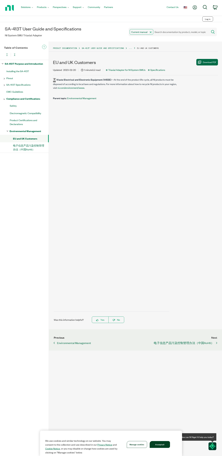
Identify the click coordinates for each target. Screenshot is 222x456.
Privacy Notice (104, 444)
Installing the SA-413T (18, 71)
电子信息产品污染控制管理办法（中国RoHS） (28, 147)
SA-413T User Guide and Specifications (103, 48)
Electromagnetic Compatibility (25, 113)
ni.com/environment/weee (71, 87)
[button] (150, 32)
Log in (207, 19)
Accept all (159, 444)
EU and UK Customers (25, 138)
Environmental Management (25, 131)
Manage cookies (137, 444)
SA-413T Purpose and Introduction (24, 63)
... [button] (130, 48)
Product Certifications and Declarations (23, 122)
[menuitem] (27, 8)
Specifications (157, 69)
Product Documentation (65, 48)
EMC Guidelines (15, 91)
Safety (13, 105)
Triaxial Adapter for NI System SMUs (126, 69)
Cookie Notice (52, 448)
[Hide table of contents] (44, 47)
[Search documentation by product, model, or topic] (212, 32)
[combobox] (168, 32)
